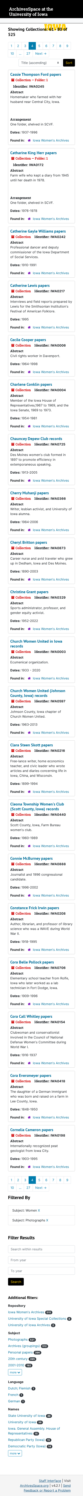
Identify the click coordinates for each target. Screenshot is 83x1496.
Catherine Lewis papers (30, 285)
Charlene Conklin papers (31, 384)
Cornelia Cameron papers (31, 1129)
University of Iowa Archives (31, 1325)
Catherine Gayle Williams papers (38, 231)
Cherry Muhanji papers (29, 493)
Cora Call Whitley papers (31, 1016)
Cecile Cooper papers (28, 339)
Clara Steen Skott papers (31, 745)
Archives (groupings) (27, 1346)
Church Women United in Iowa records (36, 644)
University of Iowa (25, 1422)
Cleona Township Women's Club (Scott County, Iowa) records (37, 806)
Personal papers (24, 1352)
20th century (21, 1359)
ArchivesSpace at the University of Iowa (31, 11)
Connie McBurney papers (31, 858)
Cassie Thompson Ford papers (35, 74)
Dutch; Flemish (21, 1388)
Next (41, 53)
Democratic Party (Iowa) (29, 1446)
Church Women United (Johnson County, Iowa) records (37, 693)
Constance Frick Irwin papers (34, 907)
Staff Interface (50, 1481)
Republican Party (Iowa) (29, 1440)
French (15, 1395)
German (16, 1401)
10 (12, 53)
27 (28, 53)
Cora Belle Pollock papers (32, 962)
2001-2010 (19, 1365)
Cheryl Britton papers (28, 542)
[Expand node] (79, 21)
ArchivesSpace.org (34, 1486)
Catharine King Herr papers (33, 152)
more (13, 1372)
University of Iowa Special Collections (39, 1318)
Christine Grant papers (29, 591)
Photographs (21, 1339)
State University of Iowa (29, 1416)
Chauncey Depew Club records (36, 438)
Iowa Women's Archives (51, 140)
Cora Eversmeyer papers (30, 1075)
